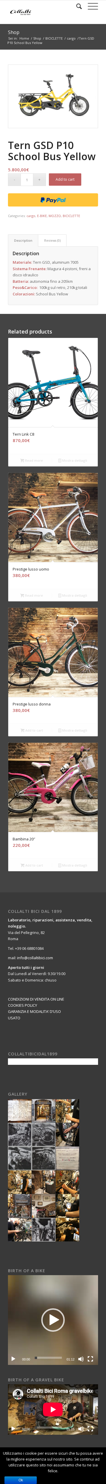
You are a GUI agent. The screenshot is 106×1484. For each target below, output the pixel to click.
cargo (71, 38)
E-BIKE (42, 216)
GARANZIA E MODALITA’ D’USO (34, 1011)
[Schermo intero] (90, 1359)
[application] (53, 1320)
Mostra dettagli (74, 460)
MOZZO (55, 216)
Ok (21, 1480)
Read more (33, 460)
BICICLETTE (54, 38)
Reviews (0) (52, 240)
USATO (14, 1018)
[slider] (48, 1358)
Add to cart (65, 179)
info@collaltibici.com (35, 957)
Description (23, 240)
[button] (53, 1320)
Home (24, 38)
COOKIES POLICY (22, 1005)
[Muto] (81, 1359)
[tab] (23, 240)
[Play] (13, 1359)
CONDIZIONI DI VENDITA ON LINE (36, 999)
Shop (13, 32)
